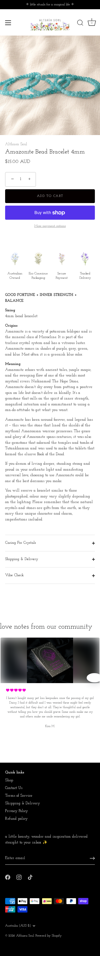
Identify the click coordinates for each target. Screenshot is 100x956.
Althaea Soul (16, 144)
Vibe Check (14, 575)
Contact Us (13, 788)
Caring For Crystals (20, 543)
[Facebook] (7, 877)
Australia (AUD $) (18, 925)
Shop (9, 780)
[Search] (80, 23)
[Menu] (8, 22)
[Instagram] (19, 877)
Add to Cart (50, 196)
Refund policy (16, 819)
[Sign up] (92, 858)
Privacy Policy (16, 811)
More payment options (50, 226)
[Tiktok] (30, 877)
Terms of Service (18, 796)
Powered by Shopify (48, 935)
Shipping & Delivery (21, 559)
